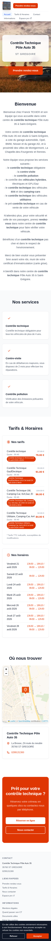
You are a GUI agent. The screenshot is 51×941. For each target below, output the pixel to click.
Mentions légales (9, 908)
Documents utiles (10, 916)
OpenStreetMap (24, 721)
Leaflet (12, 721)
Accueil (7, 14)
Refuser (13, 936)
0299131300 (17, 752)
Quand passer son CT (12, 912)
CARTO (45, 721)
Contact (36, 14)
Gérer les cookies (10, 920)
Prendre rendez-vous (25, 6)
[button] (25, 690)
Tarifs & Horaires (21, 14)
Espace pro (24, 18)
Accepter (37, 936)
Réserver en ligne (25, 820)
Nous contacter (25, 830)
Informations (9, 18)
